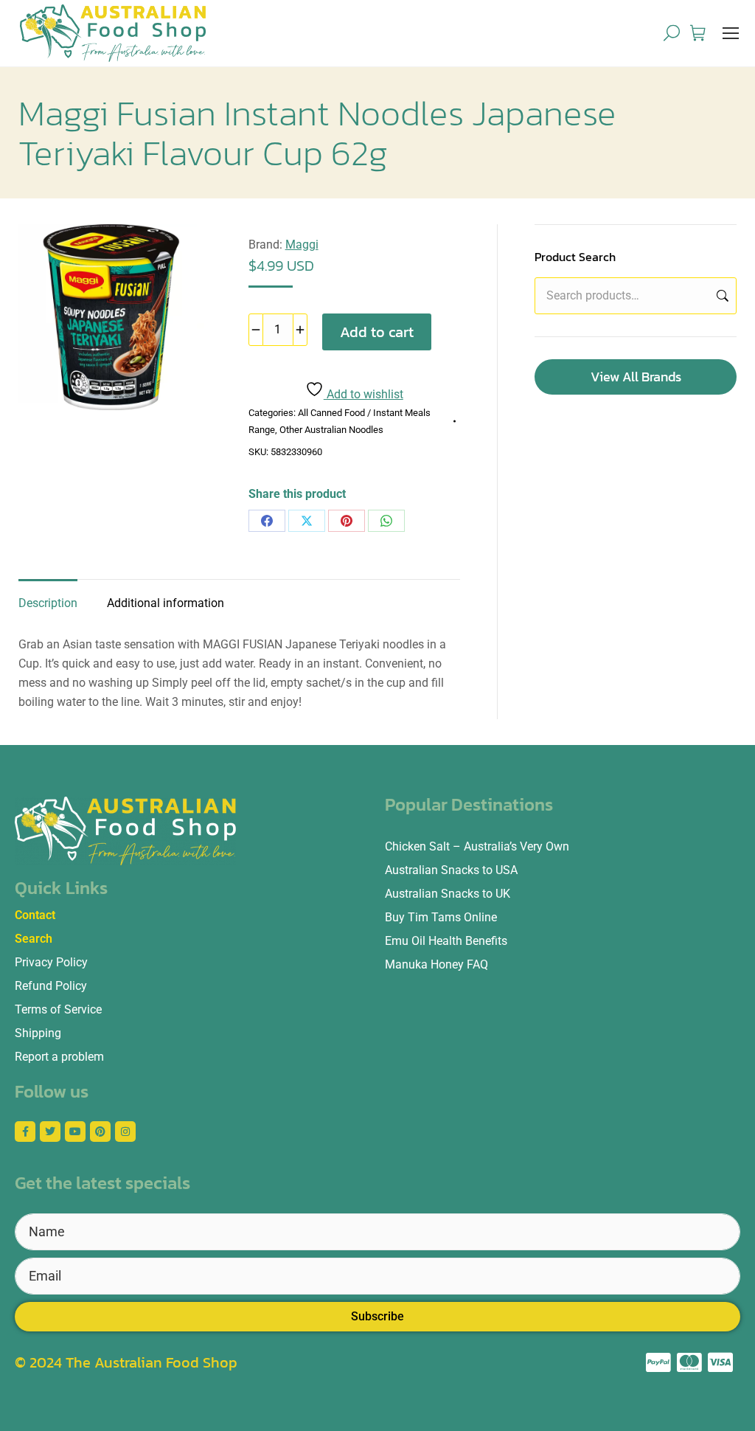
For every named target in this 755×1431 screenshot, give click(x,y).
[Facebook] (266, 521)
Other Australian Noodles (331, 429)
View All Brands (636, 377)
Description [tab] (47, 603)
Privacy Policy (51, 962)
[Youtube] (75, 1131)
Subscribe (377, 1316)
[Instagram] (125, 1131)
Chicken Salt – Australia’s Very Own (477, 846)
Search (721, 295)
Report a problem (59, 1057)
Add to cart (377, 332)
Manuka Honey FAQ (436, 964)
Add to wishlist (363, 394)
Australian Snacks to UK (447, 894)
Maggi (302, 245)
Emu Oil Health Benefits (446, 941)
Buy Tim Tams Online (441, 917)
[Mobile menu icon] (730, 33)
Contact (35, 915)
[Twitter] (50, 1131)
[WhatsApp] (386, 521)
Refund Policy (51, 986)
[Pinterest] (346, 521)
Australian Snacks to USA (451, 870)
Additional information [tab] (165, 603)
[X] (306, 521)
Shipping (38, 1033)
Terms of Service (58, 1009)
